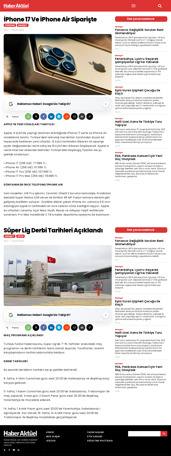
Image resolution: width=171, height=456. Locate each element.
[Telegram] (59, 116)
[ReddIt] (66, 116)
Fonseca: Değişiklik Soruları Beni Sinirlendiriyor (139, 31)
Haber (7, 439)
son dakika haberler (27, 439)
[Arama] (163, 433)
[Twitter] (4, 450)
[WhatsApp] (28, 116)
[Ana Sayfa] (16, 6)
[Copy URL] (89, 116)
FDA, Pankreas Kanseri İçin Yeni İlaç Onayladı (138, 157)
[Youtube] (13, 450)
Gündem (10, 25)
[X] (36, 116)
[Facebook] (43, 116)
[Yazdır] (82, 116)
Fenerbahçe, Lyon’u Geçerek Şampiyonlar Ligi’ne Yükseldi (136, 60)
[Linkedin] (51, 116)
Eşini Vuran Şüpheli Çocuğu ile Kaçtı (137, 92)
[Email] (74, 116)
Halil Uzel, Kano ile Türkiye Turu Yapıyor (138, 123)
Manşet (22, 25)
